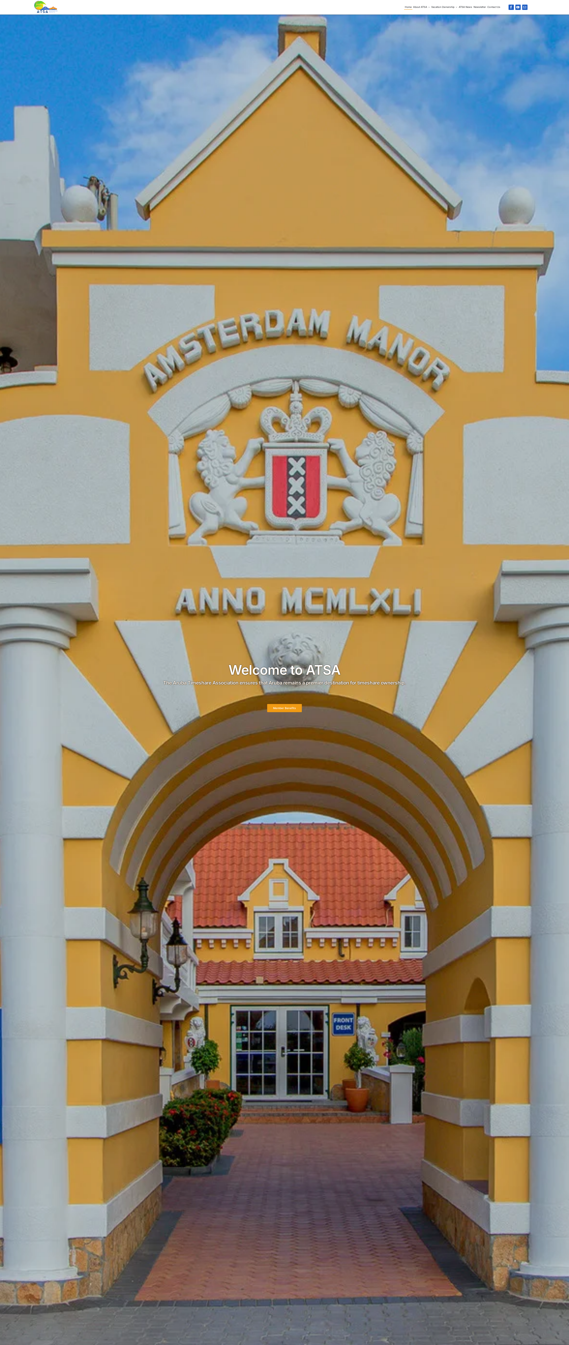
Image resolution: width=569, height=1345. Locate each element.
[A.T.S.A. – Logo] (46, 1)
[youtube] (518, 7)
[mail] (525, 7)
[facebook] (511, 7)
